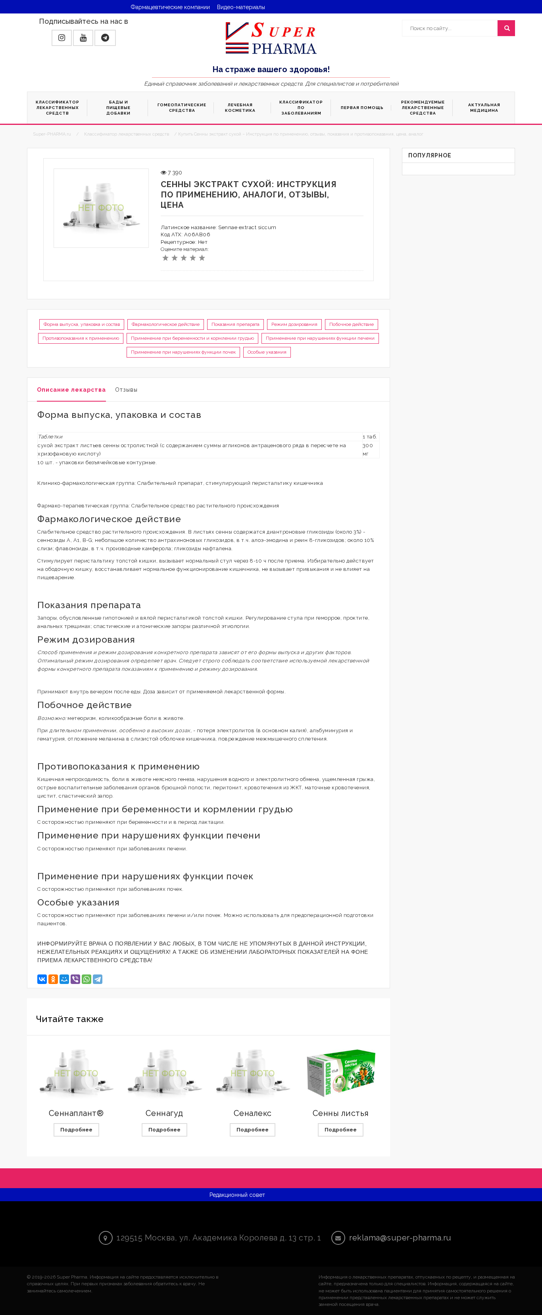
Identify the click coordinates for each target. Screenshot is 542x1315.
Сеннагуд (164, 1113)
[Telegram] (97, 979)
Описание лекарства (71, 390)
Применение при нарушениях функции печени (320, 338)
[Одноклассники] (53, 979)
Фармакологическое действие (166, 324)
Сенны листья (341, 1113)
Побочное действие (351, 324)
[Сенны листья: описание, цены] (341, 1073)
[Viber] (75, 979)
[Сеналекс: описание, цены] (252, 1073)
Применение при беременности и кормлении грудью (192, 338)
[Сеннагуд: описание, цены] (164, 1073)
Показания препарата (235, 324)
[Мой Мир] (64, 979)
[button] (62, 38)
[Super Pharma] (271, 37)
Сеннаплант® (76, 1113)
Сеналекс (253, 1113)
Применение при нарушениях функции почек (183, 352)
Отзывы (126, 390)
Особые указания (267, 352)
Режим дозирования (294, 324)
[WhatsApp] (86, 979)
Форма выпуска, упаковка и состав (82, 324)
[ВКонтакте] (42, 979)
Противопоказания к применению (80, 338)
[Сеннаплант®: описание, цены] (76, 1073)
